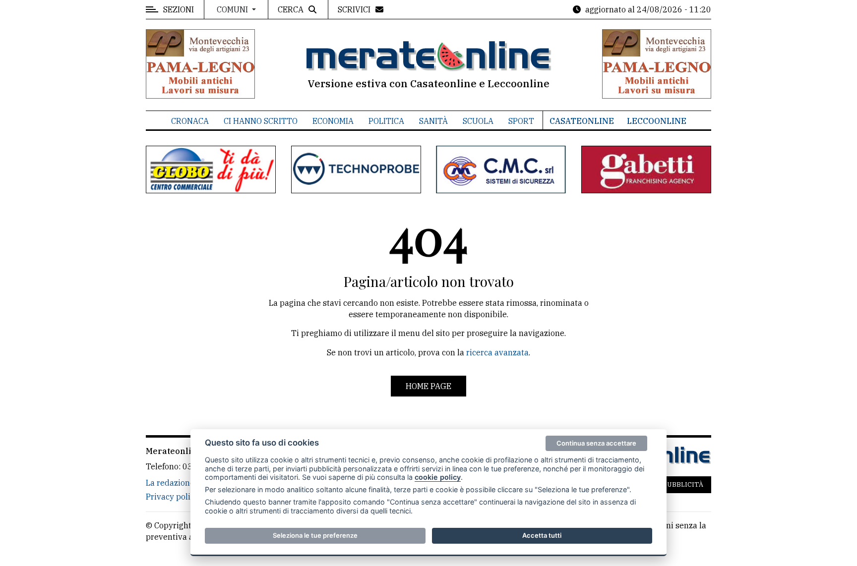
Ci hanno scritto (261, 121)
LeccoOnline (656, 121)
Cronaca (190, 121)
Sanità (433, 121)
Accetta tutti (541, 535)
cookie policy (438, 477)
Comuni (233, 9)
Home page (428, 386)
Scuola (478, 121)
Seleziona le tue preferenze (315, 535)
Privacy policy (172, 497)
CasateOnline (582, 121)
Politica (386, 121)
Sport (521, 121)
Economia (333, 121)
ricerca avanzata (497, 352)
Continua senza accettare (596, 443)
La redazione (170, 483)
